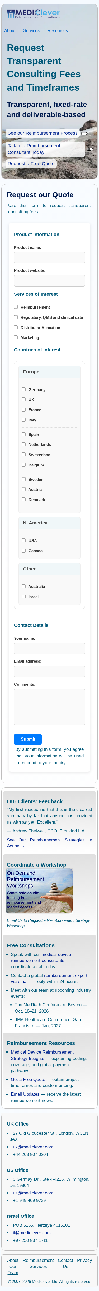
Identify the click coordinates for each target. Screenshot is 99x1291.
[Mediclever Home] (31, 14)
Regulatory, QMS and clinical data (51, 317)
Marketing (29, 337)
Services (31, 30)
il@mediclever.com (32, 1232)
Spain (33, 434)
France (34, 410)
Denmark (36, 499)
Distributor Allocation (40, 327)
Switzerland (38, 454)
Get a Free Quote (28, 1079)
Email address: (27, 661)
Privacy (84, 1260)
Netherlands (39, 444)
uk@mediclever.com (33, 1146)
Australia (36, 586)
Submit (28, 739)
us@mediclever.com (33, 1192)
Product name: (27, 247)
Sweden (35, 479)
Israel (33, 597)
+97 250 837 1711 (30, 1240)
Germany (36, 389)
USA (32, 540)
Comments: (24, 684)
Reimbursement (35, 307)
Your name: (24, 638)
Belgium (35, 465)
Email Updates (25, 1094)
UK (30, 399)
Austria (34, 489)
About (9, 30)
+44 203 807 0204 (30, 1154)
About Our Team (12, 1267)
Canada (35, 551)
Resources (58, 30)
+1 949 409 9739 (29, 1200)
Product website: (29, 270)
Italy (31, 420)
